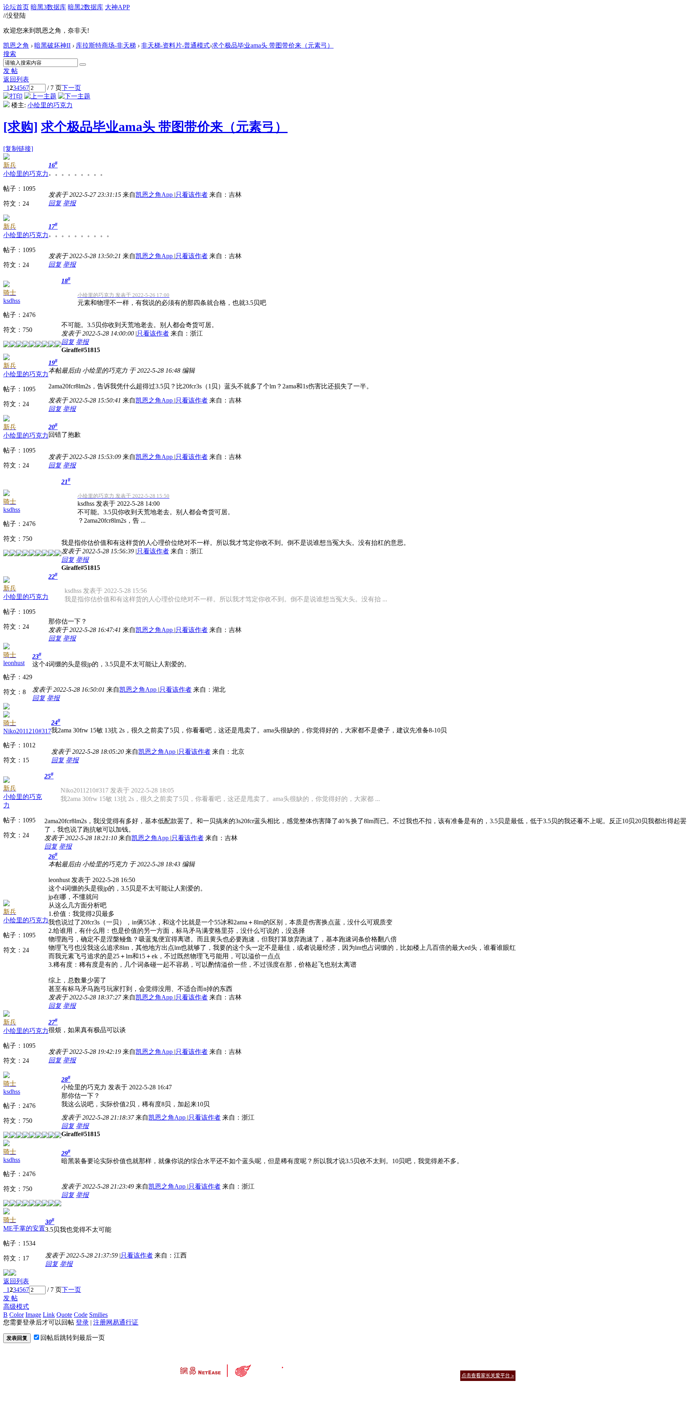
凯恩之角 (16, 45)
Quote (64, 1314)
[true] (82, 64)
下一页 (71, 87)
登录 (82, 1322)
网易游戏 (457, 1365)
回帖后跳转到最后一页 (72, 1337)
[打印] (13, 96)
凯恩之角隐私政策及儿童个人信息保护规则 (397, 1365)
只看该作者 (191, 194)
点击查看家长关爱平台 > (487, 1375)
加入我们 (505, 1365)
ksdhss (11, 300)
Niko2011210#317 (27, 731)
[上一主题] (40, 96)
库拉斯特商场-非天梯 (106, 45)
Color (16, 1314)
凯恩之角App (155, 194)
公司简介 (312, 1365)
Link (49, 1314)
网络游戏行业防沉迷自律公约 (405, 1375)
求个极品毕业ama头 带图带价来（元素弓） (273, 45)
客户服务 (336, 1365)
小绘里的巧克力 (50, 105)
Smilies (98, 1314)
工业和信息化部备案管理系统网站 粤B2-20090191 (292, 1390)
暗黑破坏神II (52, 45)
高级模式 (16, 1306)
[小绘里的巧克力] (6, 105)
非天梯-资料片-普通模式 (175, 45)
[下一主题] (74, 96)
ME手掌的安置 (24, 1228)
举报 (69, 203)
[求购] (20, 126)
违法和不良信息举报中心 (207, 1390)
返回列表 (16, 79)
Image (33, 1314)
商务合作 (481, 1365)
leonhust (14, 662)
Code (81, 1314)
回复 (54, 203)
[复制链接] (18, 148)
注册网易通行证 (115, 1322)
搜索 (9, 53)
